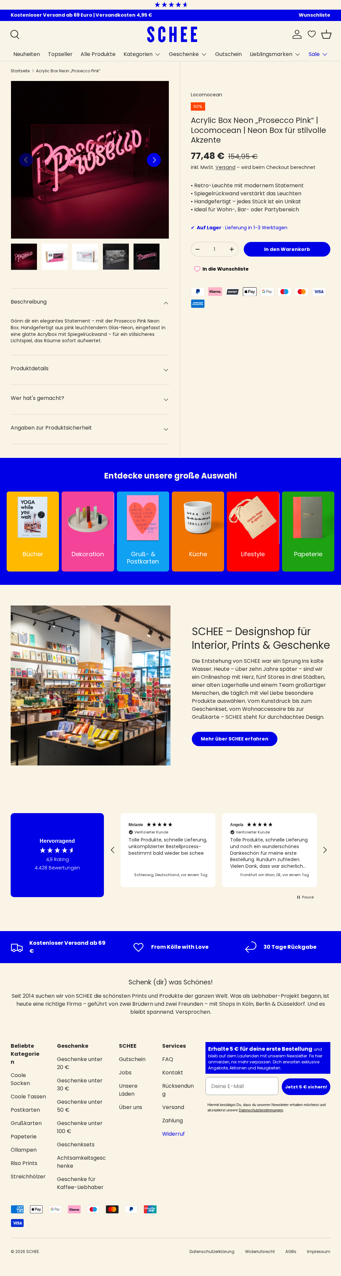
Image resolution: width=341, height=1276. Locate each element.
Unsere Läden (128, 1090)
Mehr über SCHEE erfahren (234, 738)
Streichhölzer (28, 1176)
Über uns (130, 1107)
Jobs (125, 1072)
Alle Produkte (98, 54)
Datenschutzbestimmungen (261, 1110)
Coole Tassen (28, 1096)
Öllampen (24, 1150)
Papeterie (24, 1136)
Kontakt (172, 1072)
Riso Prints (24, 1163)
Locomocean (206, 94)
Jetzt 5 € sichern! (306, 1087)
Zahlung (172, 1120)
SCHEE (32, 1251)
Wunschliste (314, 15)
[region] (219, 850)
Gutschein (228, 54)
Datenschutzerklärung (211, 1251)
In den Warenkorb (287, 249)
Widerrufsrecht (260, 1251)
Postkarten (25, 1110)
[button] (326, 34)
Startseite (20, 71)
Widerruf (173, 1134)
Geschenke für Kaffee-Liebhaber (80, 1183)
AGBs (290, 1251)
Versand (225, 167)
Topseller (60, 54)
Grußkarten (26, 1123)
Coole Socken (20, 1079)
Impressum (318, 1251)
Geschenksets (76, 1144)
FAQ (167, 1059)
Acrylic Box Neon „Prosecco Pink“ (68, 71)
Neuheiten (26, 54)
